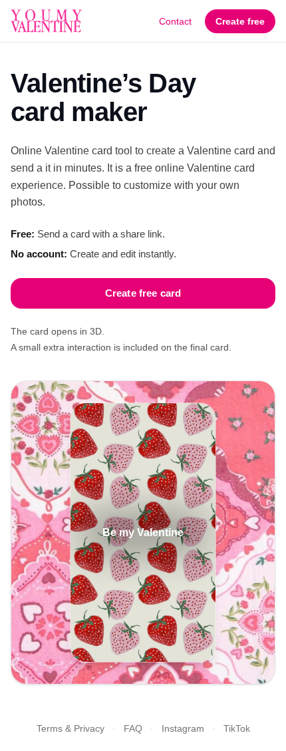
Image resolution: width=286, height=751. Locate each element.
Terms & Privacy (70, 728)
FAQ (133, 728)
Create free (240, 21)
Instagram (183, 728)
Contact (175, 21)
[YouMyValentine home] (46, 21)
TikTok (236, 728)
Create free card (143, 293)
